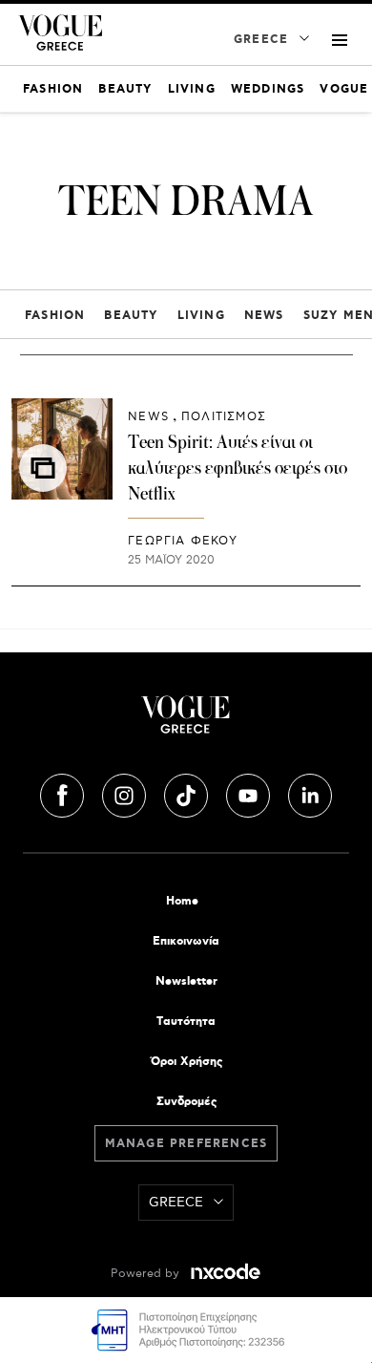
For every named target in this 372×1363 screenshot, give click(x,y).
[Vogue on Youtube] (250, 792)
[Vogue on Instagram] (126, 792)
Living (201, 316)
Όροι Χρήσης (186, 1061)
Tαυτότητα (186, 1021)
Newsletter (186, 981)
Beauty (130, 316)
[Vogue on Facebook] (64, 792)
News (264, 316)
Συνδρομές (186, 1102)
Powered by (147, 1274)
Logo (186, 722)
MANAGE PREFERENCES (186, 1144)
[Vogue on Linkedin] (310, 792)
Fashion (55, 316)
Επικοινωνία (186, 941)
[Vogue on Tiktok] (188, 792)
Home (182, 901)
